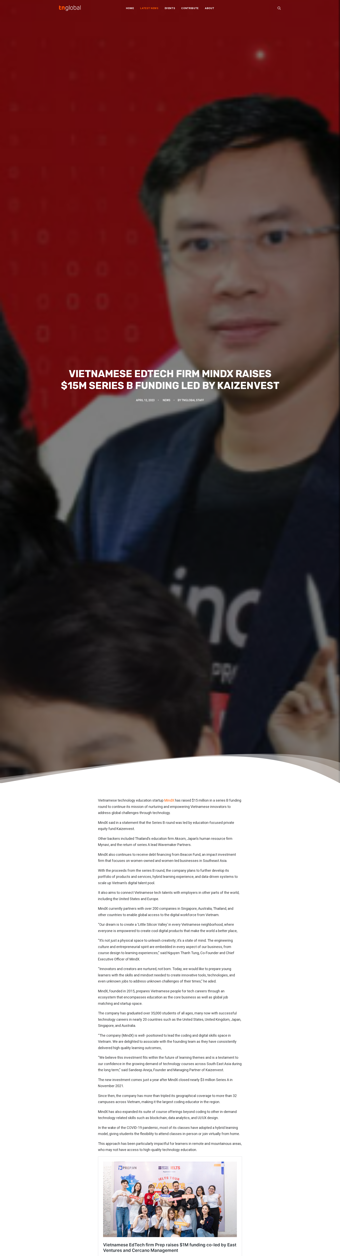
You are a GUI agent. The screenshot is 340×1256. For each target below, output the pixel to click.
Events (170, 8)
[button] (279, 8)
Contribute (190, 8)
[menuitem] (130, 8)
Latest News (149, 8)
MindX (169, 800)
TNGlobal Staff (193, 400)
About (209, 8)
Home (130, 8)
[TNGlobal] (70, 8)
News (166, 400)
